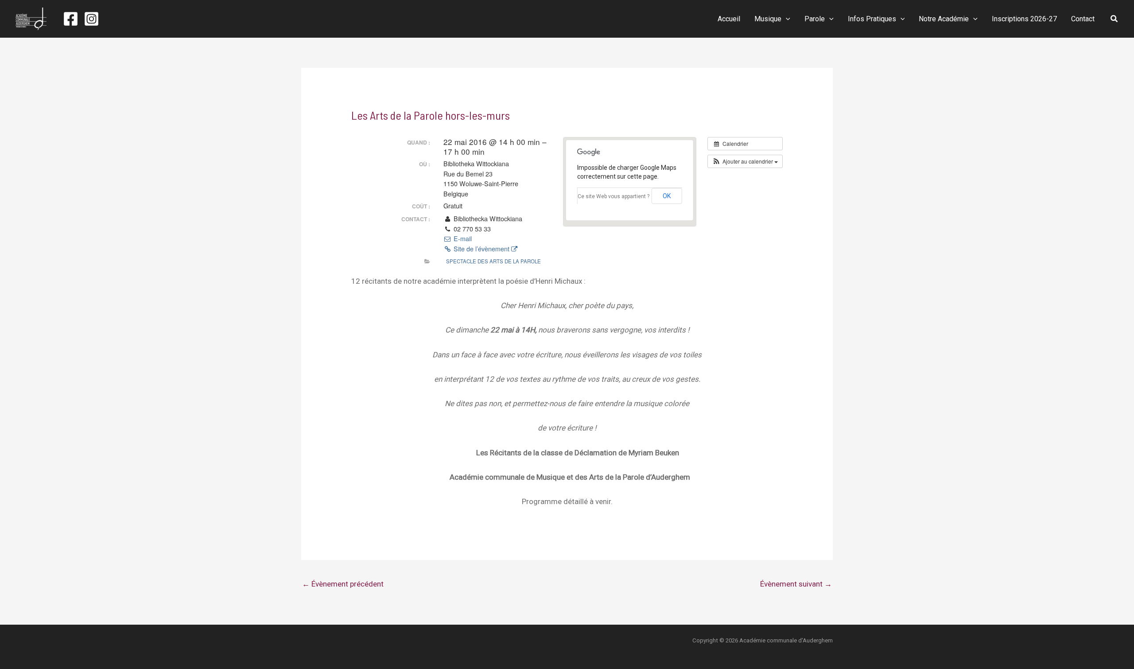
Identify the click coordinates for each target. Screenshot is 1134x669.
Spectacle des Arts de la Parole (493, 261)
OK (667, 196)
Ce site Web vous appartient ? (613, 196)
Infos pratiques (872, 19)
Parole (814, 19)
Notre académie (944, 19)
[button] (785, 19)
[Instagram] (91, 19)
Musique (767, 19)
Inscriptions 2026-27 (1024, 19)
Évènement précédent (343, 583)
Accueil (729, 19)
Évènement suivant (796, 583)
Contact (1083, 19)
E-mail (461, 238)
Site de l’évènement (481, 248)
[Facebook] (70, 19)
